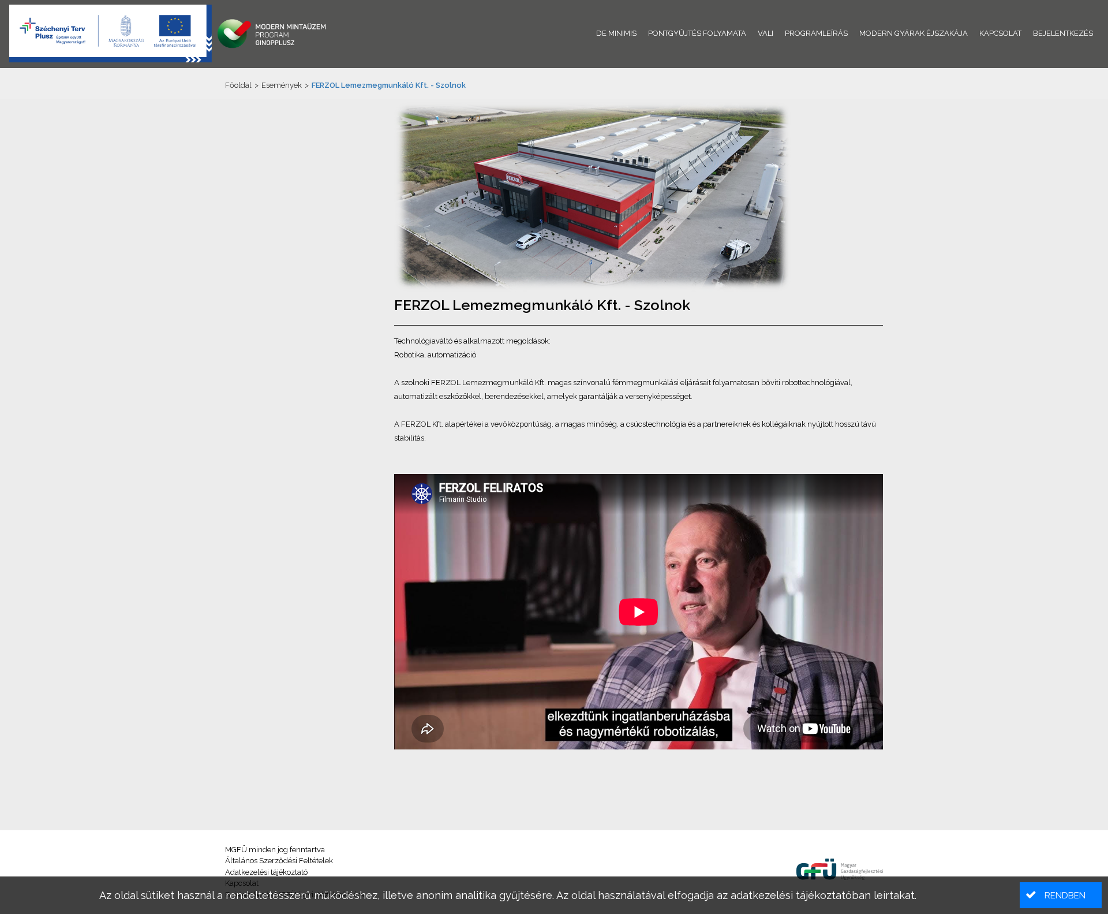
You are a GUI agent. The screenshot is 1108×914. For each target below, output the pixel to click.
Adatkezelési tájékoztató (266, 872)
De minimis (616, 33)
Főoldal (238, 85)
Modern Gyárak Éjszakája (913, 33)
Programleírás (816, 33)
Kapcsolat (1000, 33)
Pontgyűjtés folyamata (697, 33)
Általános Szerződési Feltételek (279, 860)
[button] (1061, 895)
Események (281, 85)
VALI (765, 33)
